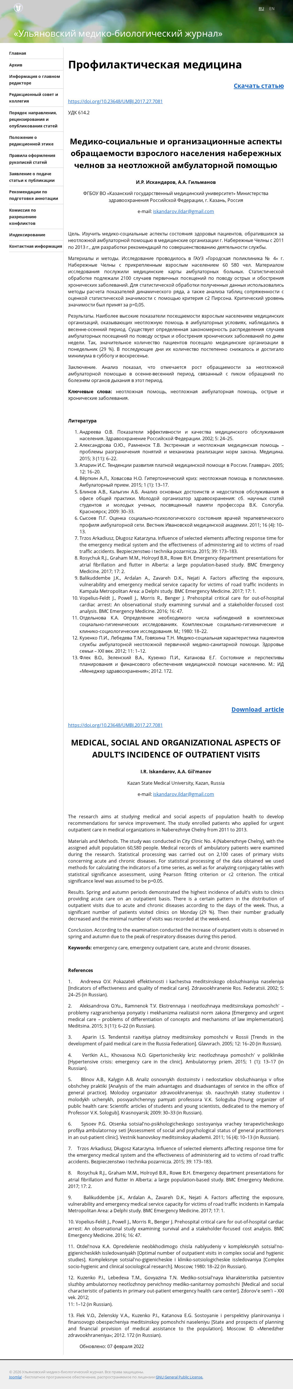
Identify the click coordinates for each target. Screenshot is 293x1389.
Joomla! (15, 1377)
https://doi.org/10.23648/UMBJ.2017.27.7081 (115, 101)
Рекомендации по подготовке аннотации (33, 195)
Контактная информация (35, 246)
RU (261, 8)
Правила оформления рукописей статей (32, 159)
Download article (257, 709)
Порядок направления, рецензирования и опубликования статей (33, 119)
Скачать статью (259, 85)
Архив (15, 64)
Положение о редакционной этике (31, 141)
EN (272, 8)
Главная (17, 53)
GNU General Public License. (179, 1377)
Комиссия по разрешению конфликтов (22, 216)
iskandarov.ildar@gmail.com (183, 211)
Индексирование (27, 234)
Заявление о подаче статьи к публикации (32, 177)
